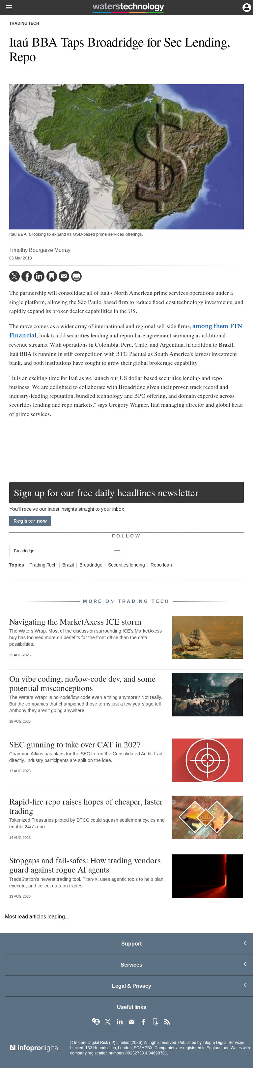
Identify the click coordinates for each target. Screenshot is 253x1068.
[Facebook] (26, 276)
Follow (126, 536)
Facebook (143, 1022)
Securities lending (126, 565)
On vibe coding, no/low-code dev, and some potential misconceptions (82, 683)
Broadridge (90, 565)
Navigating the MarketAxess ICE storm (75, 621)
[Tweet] (14, 276)
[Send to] (64, 276)
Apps (155, 1022)
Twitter (108, 1022)
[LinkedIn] (39, 276)
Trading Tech (24, 23)
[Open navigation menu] (6, 7)
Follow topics (96, 1022)
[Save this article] (51, 276)
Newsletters (131, 1022)
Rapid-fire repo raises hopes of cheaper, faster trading (86, 806)
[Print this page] (76, 276)
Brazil (68, 565)
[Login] (246, 7)
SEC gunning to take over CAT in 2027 (75, 744)
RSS (167, 1022)
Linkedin (120, 1022)
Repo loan (161, 565)
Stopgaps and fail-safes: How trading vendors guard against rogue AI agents (85, 864)
